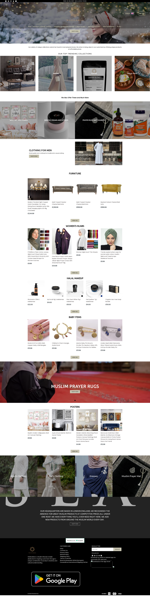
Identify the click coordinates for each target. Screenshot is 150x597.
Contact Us (64, 550)
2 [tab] (74, 41)
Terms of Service (65, 558)
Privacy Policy (64, 552)
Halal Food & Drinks (94, 26)
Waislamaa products (39, 26)
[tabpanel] (75, 382)
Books (119, 26)
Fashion (49, 26)
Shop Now (34, 156)
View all (75, 220)
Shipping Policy (65, 556)
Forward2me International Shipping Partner (74, 562)
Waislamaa (35, 593)
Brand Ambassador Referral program (72, 560)
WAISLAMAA (31, 557)
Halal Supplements (109, 26)
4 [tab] (77, 41)
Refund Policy (64, 554)
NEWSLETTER (96, 546)
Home (29, 26)
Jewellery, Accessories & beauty (64, 26)
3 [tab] (75, 41)
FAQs (61, 548)
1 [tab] (72, 41)
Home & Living (81, 26)
